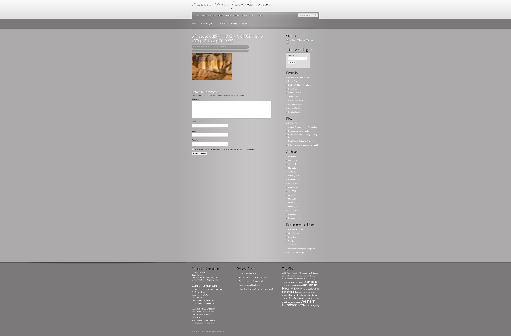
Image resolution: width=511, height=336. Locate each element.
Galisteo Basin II (294, 108)
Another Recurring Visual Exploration (302, 127)
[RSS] (289, 43)
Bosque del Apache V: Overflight (300, 77)
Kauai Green (293, 89)
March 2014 (292, 203)
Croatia (284, 279)
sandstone (285, 295)
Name (194, 122)
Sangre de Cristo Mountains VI (251, 281)
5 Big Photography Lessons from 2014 (303, 145)
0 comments (223, 46)
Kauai (295, 285)
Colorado (313, 276)
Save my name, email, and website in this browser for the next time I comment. (225, 149)
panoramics (289, 291)
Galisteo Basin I (294, 112)
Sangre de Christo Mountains (303, 295)
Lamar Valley (293, 81)
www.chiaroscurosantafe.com (203, 301)
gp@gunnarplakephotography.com (205, 280)
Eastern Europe (298, 279)
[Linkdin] (301, 40)
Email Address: (292, 55)
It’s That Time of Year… (297, 123)
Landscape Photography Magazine (301, 249)
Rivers (305, 292)
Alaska (289, 273)
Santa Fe (285, 298)
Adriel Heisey (293, 245)
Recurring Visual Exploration (299, 131)
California (294, 276)
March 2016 (292, 160)
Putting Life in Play (295, 229)
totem (288, 302)
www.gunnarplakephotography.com (205, 277)
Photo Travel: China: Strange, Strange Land (256, 289)
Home (196, 15)
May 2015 (292, 168)
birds (311, 273)
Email (194, 131)
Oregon (304, 289)
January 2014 (293, 210)
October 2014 (293, 183)
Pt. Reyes (299, 292)
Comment (196, 99)
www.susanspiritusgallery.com (203, 320)
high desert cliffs (287, 285)
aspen (306, 273)
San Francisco (312, 292)
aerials (284, 273)
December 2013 (294, 214)
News (251, 15)
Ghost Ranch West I (296, 100)
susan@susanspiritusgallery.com (204, 323)
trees (298, 302)
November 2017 (294, 156)
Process (236, 15)
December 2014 (294, 180)
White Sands (308, 306)
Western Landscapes (298, 303)
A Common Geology (296, 253)
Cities (304, 276)
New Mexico (292, 288)
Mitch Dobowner (294, 233)
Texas (284, 302)
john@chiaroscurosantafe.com (203, 303)
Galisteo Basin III (295, 104)
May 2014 (292, 199)
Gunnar (202, 46)
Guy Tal (291, 241)
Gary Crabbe (293, 237)
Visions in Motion (209, 15)
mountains (310, 285)
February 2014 (293, 207)
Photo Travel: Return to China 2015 (301, 141)
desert (289, 279)
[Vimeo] (309, 40)
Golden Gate (286, 282)
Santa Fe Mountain (297, 298)
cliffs (308, 276)
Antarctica (295, 273)
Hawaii (302, 282)
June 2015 (292, 164)
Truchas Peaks (294, 97)
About (244, 15)
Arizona (301, 273)
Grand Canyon (295, 282)
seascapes (310, 298)
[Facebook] (291, 40)
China (300, 276)
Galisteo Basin (309, 279)
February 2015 (293, 176)
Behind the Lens (224, 15)
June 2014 (292, 195)
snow (317, 298)
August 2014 (293, 187)
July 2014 (292, 191)
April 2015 (292, 172)
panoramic (313, 288)
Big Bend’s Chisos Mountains (299, 85)
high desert (312, 281)
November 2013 (294, 218)
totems (293, 302)
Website (195, 140)
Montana (300, 285)
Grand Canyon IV (295, 93)
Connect (259, 15)
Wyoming (316, 306)
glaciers (316, 279)
